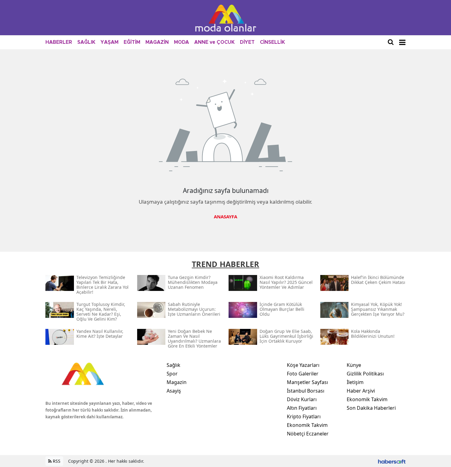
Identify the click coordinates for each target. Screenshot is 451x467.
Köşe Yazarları (303, 365)
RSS (56, 461)
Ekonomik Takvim (307, 425)
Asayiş (174, 390)
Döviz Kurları (302, 399)
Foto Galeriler (302, 373)
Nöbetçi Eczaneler (308, 433)
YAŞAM (109, 42)
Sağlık (173, 365)
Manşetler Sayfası (307, 382)
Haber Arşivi (361, 390)
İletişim (355, 382)
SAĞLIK (86, 42)
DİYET (247, 42)
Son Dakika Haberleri (371, 408)
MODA (181, 42)
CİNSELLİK (272, 42)
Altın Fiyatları (302, 408)
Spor (172, 373)
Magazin (177, 382)
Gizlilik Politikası (365, 373)
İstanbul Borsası (305, 390)
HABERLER (58, 42)
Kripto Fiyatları (304, 416)
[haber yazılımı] (392, 461)
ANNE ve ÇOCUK (214, 42)
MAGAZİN (157, 42)
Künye (354, 365)
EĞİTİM (132, 42)
